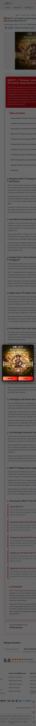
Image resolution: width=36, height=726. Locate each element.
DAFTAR (10, 378)
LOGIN (26, 378)
